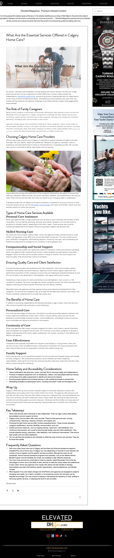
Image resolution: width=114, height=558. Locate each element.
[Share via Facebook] (7, 490)
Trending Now (11, 483)
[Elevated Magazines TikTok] (61, 535)
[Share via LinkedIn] (18, 490)
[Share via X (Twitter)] (13, 490)
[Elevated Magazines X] (65, 535)
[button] (24, 3)
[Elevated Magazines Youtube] (57, 535)
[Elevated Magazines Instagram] (48, 535)
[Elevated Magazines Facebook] (52, 535)
